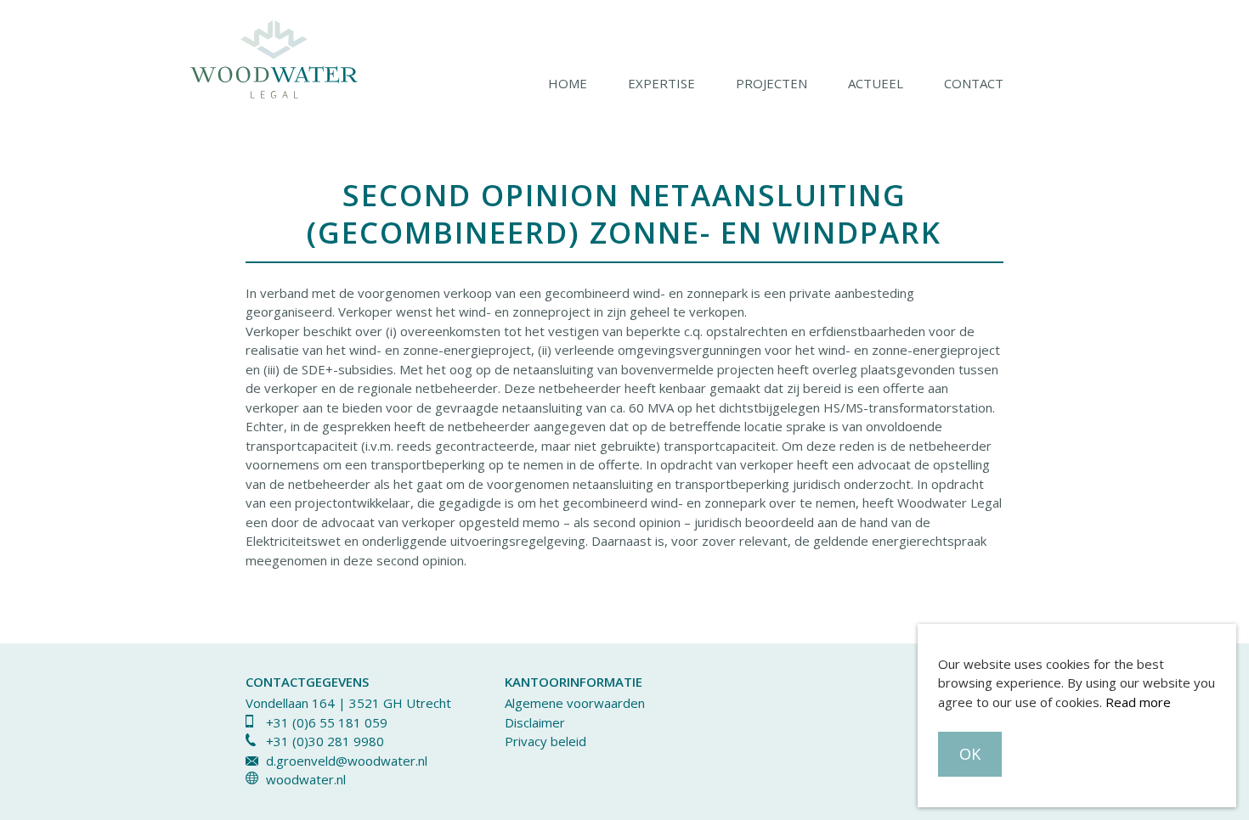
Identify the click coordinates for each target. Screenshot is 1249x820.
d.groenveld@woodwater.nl (346, 760)
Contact (973, 83)
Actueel (875, 83)
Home (567, 83)
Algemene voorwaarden (575, 702)
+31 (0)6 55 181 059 (326, 722)
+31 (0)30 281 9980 (325, 741)
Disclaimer (535, 722)
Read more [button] (1138, 702)
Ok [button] (970, 754)
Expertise (661, 83)
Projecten (771, 83)
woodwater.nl (306, 779)
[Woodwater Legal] (274, 61)
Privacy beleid (545, 741)
